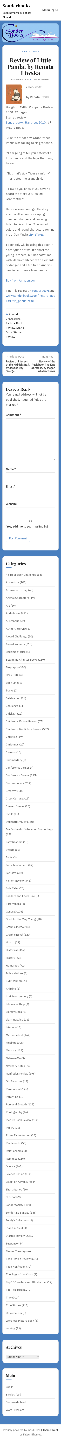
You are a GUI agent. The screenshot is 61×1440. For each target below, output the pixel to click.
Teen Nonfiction (16, 1266)
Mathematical (14, 1035)
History (10, 958)
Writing (10, 1328)
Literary (11, 1027)
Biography (12, 667)
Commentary (14, 760)
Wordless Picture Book (20, 1320)
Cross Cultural (15, 798)
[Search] (56, 10)
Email (10, 486)
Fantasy (11, 873)
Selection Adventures (19, 1182)
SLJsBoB (11, 1197)
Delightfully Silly (16, 822)
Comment (13, 415)
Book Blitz (12, 675)
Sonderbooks (16, 5)
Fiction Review (15, 880)
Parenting (12, 1097)
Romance (11, 1158)
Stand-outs (13, 1228)
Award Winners (15, 644)
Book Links (12, 683)
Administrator (21, 79)
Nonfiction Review (17, 1073)
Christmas (12, 744)
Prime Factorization (18, 1135)
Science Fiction (15, 1174)
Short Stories (14, 1189)
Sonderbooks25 (15, 1205)
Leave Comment (41, 79)
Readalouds (13, 1143)
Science (10, 1166)
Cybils (9, 814)
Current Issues (15, 806)
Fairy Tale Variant (16, 865)
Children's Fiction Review (21, 721)
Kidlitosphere (14, 981)
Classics (11, 752)
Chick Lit (11, 713)
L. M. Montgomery (17, 996)
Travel (10, 1297)
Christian (11, 737)
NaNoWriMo (13, 1058)
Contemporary (15, 783)
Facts (9, 857)
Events (10, 850)
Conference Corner (17, 767)
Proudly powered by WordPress (22, 1430)
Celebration (13, 698)
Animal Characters (17, 598)
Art (8, 605)
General (11, 911)
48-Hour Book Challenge (21, 574)
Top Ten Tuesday (16, 1290)
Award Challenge (16, 636)
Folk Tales (12, 888)
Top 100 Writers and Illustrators (26, 1282)
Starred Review (15, 1236)
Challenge (12, 706)
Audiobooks (13, 613)
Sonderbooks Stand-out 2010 (26, 122)
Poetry (10, 1128)
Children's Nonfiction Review (23, 729)
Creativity (12, 791)
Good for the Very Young (21, 919)
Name (11, 469)
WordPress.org (15, 1410)
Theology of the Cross (19, 1274)
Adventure (12, 582)
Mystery (11, 1050)
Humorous (12, 965)
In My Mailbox (14, 973)
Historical (12, 950)
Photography (14, 1112)
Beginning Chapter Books (21, 659)
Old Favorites (14, 1081)
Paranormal (13, 1089)
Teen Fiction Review (18, 1259)
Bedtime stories (16, 652)
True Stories (13, 1305)
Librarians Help (15, 1004)
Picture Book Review (18, 1120)
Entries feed (13, 1394)
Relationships (14, 1151)
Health (10, 942)
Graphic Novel (14, 934)
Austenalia (12, 621)
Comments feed (16, 1402)
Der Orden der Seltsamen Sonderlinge (29, 829)
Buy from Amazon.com (21, 280)
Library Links (14, 1012)
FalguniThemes (32, 1434)
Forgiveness (13, 904)
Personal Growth (16, 1104)
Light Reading (14, 1019)
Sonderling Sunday (17, 1212)
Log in (9, 1387)
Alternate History (16, 590)
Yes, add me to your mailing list (27, 526)
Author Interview (16, 628)
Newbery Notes (15, 1066)
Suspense (12, 1243)
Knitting (11, 988)
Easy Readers (14, 842)
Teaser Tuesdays (16, 1251)
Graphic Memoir (16, 927)
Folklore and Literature (20, 896)
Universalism (14, 1313)
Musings (11, 1042)
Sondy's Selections (17, 1220)
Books (9, 690)
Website (11, 504)
